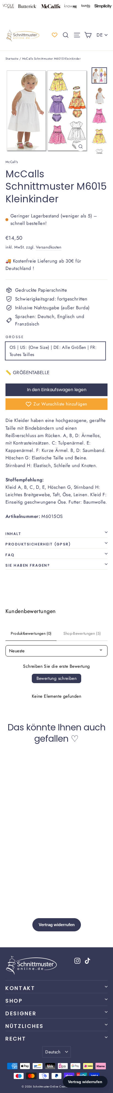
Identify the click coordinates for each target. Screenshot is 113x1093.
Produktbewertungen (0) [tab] (31, 633)
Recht (15, 1038)
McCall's (11, 161)
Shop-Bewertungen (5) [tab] (82, 633)
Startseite (11, 58)
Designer (21, 1013)
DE (100, 35)
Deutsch (53, 1052)
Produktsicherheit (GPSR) (38, 544)
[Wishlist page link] (54, 35)
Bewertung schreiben (56, 678)
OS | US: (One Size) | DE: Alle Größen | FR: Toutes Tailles (53, 351)
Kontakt (20, 988)
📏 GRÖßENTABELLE (27, 372)
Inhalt (13, 533)
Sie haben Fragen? (27, 565)
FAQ (10, 555)
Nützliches (24, 1026)
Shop (14, 1000)
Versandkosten (49, 247)
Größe (14, 337)
